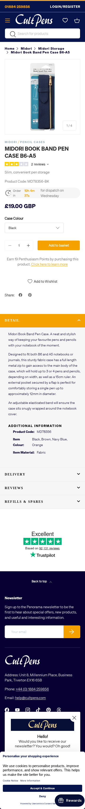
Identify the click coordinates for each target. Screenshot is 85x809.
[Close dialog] (74, 718)
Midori (11, 142)
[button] (77, 20)
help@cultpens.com (30, 697)
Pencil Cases (32, 142)
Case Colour (14, 218)
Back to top (40, 581)
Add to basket (59, 245)
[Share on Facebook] (21, 295)
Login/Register (65, 6)
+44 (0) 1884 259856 (32, 689)
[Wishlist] (65, 20)
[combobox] (42, 33)
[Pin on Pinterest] (30, 295)
